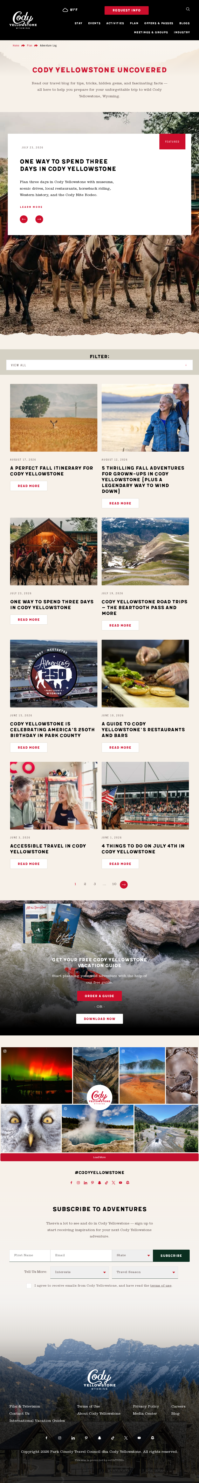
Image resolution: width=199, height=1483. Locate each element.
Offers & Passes (158, 23)
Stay (78, 23)
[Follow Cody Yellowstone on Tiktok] (106, 1183)
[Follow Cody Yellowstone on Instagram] (78, 1183)
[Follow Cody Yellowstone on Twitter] (113, 1183)
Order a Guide (99, 996)
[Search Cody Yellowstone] (188, 9)
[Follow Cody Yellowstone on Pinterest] (92, 1183)
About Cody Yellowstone (98, 1414)
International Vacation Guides (37, 1421)
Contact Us (19, 1414)
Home (16, 45)
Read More (29, 486)
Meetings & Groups (151, 32)
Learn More (31, 207)
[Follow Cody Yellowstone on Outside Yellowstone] (127, 1183)
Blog (175, 1414)
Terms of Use (88, 1407)
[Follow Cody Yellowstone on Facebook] (71, 1183)
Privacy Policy (146, 1407)
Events (94, 23)
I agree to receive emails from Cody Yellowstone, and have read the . (103, 1286)
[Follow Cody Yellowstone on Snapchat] (99, 1183)
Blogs (184, 23)
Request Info (127, 10)
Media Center (145, 1414)
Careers (178, 1407)
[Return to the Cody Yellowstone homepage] (23, 20)
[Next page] (124, 885)
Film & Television (24, 1407)
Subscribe (171, 1256)
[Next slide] (39, 219)
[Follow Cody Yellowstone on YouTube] (120, 1183)
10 (114, 884)
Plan (134, 23)
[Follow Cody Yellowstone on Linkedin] (85, 1183)
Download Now (99, 1019)
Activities (115, 23)
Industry (182, 32)
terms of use (160, 1286)
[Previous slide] (24, 219)
